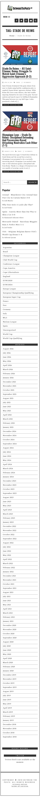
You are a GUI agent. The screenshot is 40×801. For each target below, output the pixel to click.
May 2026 (7, 361)
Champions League (11, 255)
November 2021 (9, 580)
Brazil (5, 251)
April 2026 (7, 365)
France (18, 82)
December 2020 (9, 625)
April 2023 (7, 509)
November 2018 (9, 728)
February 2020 (9, 666)
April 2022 (7, 559)
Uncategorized (9, 330)
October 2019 (8, 683)
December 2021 (9, 575)
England (6, 276)
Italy (5, 313)
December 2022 (9, 526)
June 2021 (7, 600)
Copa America (9, 268)
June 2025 (7, 406)
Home (12, 35)
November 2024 (9, 435)
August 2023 (8, 497)
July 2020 (7, 646)
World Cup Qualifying (12, 338)
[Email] (31, 20)
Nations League (10, 321)
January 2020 (8, 670)
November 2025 (9, 386)
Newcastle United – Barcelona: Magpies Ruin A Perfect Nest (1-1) (19, 223)
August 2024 (8, 447)
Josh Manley (8, 201)
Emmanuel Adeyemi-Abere (14, 218)
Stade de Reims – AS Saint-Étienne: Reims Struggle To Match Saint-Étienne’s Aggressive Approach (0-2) (17, 72)
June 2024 (7, 456)
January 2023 (8, 522)
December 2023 (9, 480)
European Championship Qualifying (18, 292)
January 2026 (8, 377)
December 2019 (9, 674)
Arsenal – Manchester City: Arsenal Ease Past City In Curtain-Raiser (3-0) (19, 196)
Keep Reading (12, 105)
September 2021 (9, 588)
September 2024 (9, 443)
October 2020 (8, 633)
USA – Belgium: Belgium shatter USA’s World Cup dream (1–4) (19, 233)
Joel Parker (8, 208)
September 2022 (9, 538)
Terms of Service (20, 786)
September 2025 (9, 394)
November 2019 (9, 679)
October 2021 (8, 584)
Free (5, 305)
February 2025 (9, 423)
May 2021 (7, 604)
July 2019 (7, 695)
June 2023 (7, 501)
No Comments (27, 82)
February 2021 (9, 617)
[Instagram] (26, 20)
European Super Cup (11, 297)
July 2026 (7, 352)
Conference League (11, 264)
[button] (6, 17)
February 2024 (9, 472)
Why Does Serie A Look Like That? (17, 204)
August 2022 (8, 542)
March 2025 (8, 419)
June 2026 (7, 357)
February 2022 (9, 567)
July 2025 (7, 402)
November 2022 (9, 530)
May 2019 (7, 703)
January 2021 (8, 621)
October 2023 (8, 489)
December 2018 (9, 724)
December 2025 (9, 381)
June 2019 (7, 699)
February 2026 (9, 373)
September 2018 (9, 736)
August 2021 (8, 592)
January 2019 (8, 720)
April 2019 (7, 707)
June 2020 (7, 650)
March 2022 (8, 563)
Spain (5, 326)
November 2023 (9, 485)
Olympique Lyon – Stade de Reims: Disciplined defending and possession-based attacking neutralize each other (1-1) (19, 140)
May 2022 (7, 555)
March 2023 (8, 513)
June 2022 (7, 551)
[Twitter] (21, 20)
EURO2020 (7, 280)
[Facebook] (16, 20)
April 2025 (7, 414)
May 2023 (7, 505)
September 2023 (9, 493)
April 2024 (7, 464)
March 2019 (8, 712)
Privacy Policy (20, 784)
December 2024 (9, 431)
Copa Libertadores (11, 272)
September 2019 (9, 687)
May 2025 (7, 410)
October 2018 (8, 732)
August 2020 (8, 641)
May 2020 (7, 654)
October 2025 (8, 390)
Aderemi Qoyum (10, 237)
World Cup (7, 334)
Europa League (9, 288)
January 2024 (8, 476)
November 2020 (9, 629)
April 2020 (7, 658)
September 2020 (9, 637)
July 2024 (7, 452)
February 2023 (9, 518)
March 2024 (8, 468)
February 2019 (9, 716)
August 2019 (8, 691)
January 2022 (8, 571)
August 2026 (8, 348)
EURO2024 (7, 284)
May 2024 (7, 460)
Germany (7, 309)
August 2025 (8, 398)
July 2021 (7, 596)
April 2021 (7, 608)
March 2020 (8, 662)
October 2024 (8, 439)
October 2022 (8, 534)
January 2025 (8, 427)
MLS (5, 317)
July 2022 (7, 547)
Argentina (7, 247)
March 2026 (8, 369)
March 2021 (8, 613)
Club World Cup (10, 259)
